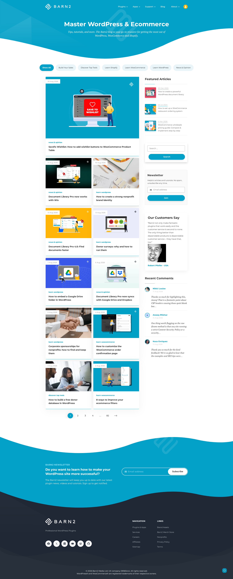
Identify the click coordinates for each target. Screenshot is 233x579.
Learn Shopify (111, 67)
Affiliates (136, 542)
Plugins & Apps (139, 527)
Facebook (48, 543)
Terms (160, 547)
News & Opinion (183, 67)
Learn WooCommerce (135, 67)
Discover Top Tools (89, 67)
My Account (185, 7)
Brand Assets (163, 527)
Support (149, 6)
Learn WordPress (160, 67)
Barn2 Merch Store (165, 532)
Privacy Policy (163, 542)
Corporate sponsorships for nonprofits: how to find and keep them (67, 350)
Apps (135, 6)
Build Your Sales (66, 67)
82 (107, 415)
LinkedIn (64, 543)
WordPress (80, 543)
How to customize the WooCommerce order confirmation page (108, 350)
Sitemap (136, 547)
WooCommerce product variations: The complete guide (170, 343)
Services (136, 532)
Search (166, 157)
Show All (46, 67)
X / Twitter (56, 543)
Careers (135, 537)
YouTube (72, 543)
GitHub (88, 543)
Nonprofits (162, 537)
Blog (163, 6)
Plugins (121, 6)
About (174, 6)
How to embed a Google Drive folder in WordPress (170, 290)
